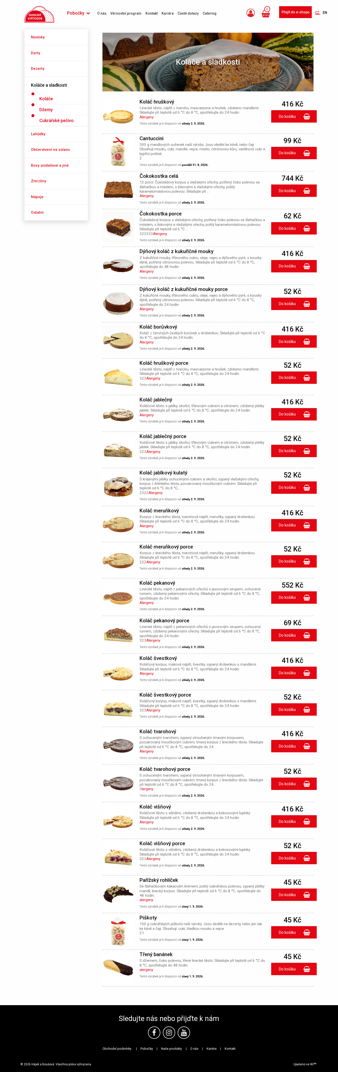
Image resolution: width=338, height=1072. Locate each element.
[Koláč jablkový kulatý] (118, 487)
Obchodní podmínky (116, 1048)
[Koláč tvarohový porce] (118, 783)
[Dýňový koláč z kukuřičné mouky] (118, 266)
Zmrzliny (38, 181)
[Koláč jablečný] (118, 414)
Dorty (35, 53)
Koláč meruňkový (159, 511)
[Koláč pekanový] (118, 597)
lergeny (147, 789)
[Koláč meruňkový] (118, 524)
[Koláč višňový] (118, 821)
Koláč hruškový (157, 102)
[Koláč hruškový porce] (118, 377)
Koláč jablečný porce (163, 436)
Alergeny (147, 117)
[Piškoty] (118, 932)
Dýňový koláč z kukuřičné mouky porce (184, 289)
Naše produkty (171, 1048)
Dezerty (37, 68)
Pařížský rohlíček (159, 880)
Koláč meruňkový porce (166, 547)
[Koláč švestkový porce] (118, 709)
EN (325, 13)
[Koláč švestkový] (118, 673)
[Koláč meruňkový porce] (118, 561)
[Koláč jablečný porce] (118, 450)
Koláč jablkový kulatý (163, 473)
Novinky (38, 37)
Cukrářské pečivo (56, 120)
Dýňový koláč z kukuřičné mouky (177, 251)
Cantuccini (152, 138)
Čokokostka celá (159, 176)
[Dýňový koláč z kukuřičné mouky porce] (118, 303)
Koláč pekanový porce (164, 621)
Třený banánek (156, 954)
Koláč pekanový (157, 583)
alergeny (146, 900)
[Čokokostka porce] (118, 228)
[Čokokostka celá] (118, 190)
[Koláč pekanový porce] (118, 635)
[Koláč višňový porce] (118, 858)
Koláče (46, 98)
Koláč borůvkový (158, 327)
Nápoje (37, 197)
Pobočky (147, 1048)
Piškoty (148, 918)
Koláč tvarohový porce (165, 769)
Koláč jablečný (156, 400)
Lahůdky (38, 134)
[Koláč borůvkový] (118, 341)
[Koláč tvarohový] (118, 746)
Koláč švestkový (158, 658)
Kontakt (230, 1048)
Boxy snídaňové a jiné (50, 165)
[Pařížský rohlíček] (118, 894)
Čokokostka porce (161, 214)
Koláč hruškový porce (164, 363)
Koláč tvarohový (158, 731)
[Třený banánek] (118, 969)
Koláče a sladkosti (49, 85)
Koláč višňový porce (162, 843)
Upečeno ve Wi (303, 1064)
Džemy (46, 109)
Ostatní (37, 212)
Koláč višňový (155, 807)
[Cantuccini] (118, 153)
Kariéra (212, 1048)
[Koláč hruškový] (118, 116)
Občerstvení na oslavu (50, 149)
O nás (194, 1048)
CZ (317, 13)
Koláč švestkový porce (165, 695)
